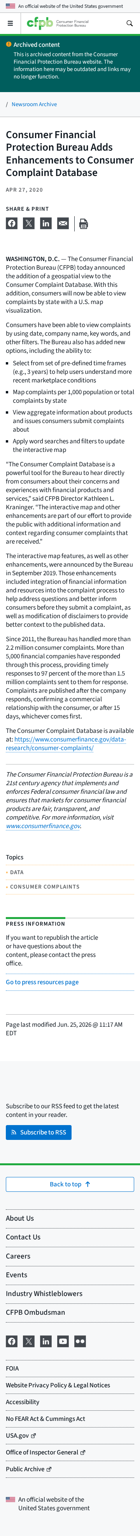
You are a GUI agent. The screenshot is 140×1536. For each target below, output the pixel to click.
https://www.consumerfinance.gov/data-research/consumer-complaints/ (66, 744)
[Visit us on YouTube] (63, 1340)
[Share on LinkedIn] (46, 222)
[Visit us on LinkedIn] (46, 1340)
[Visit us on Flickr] (80, 1340)
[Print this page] (84, 223)
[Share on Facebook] (12, 222)
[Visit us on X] (29, 1340)
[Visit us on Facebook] (12, 1340)
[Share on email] (63, 222)
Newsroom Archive (34, 104)
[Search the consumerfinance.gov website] (129, 23)
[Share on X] (29, 222)
